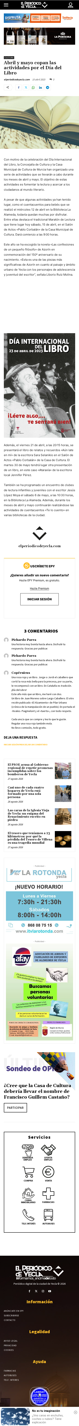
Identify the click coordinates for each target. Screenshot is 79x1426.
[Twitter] (26, 87)
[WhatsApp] (33, 87)
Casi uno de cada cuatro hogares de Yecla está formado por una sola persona (26, 792)
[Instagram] (42, 1291)
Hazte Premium (39, 588)
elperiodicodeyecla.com (17, 79)
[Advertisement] (39, 309)
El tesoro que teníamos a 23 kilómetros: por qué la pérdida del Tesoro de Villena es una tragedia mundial (30, 838)
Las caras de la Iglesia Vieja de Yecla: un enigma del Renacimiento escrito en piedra (28, 815)
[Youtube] (49, 1291)
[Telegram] (48, 87)
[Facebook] (19, 87)
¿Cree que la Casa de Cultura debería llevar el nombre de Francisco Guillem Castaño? (37, 1091)
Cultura (9, 57)
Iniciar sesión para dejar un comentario (26, 744)
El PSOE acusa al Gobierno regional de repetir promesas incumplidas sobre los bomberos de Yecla (30, 769)
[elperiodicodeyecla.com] (39, 533)
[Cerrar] (75, 1412)
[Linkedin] (40, 87)
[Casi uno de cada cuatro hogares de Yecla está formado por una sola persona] (63, 793)
